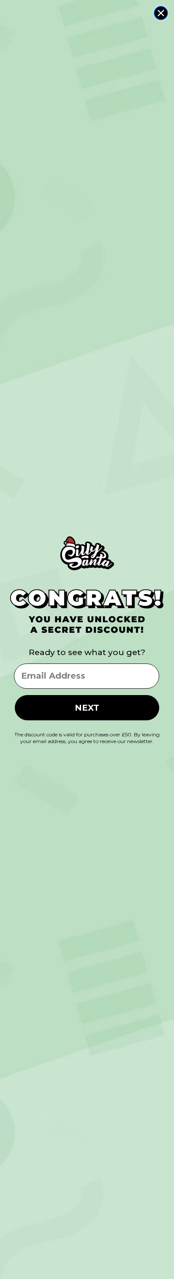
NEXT (87, 708)
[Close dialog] (161, 13)
